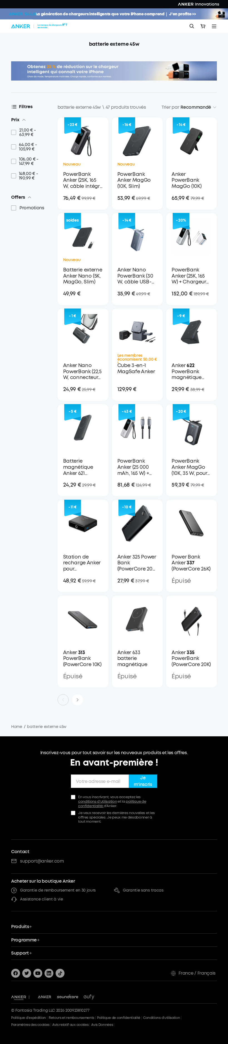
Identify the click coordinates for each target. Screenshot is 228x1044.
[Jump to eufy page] (89, 997)
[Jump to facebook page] (15, 973)
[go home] (39, 26)
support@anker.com (42, 861)
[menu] (214, 26)
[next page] (77, 699)
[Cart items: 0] (203, 26)
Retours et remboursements (71, 1018)
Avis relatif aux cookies (70, 1025)
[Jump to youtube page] (37, 973)
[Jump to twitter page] (26, 973)
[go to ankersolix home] (23, 14)
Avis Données (102, 1025)
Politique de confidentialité (118, 1018)
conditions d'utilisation (97, 801)
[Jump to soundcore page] (67, 997)
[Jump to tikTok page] (60, 973)
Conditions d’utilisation (161, 1018)
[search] (192, 26)
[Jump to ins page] (48, 973)
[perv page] (63, 699)
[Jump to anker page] (18, 997)
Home (16, 726)
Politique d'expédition (28, 1018)
